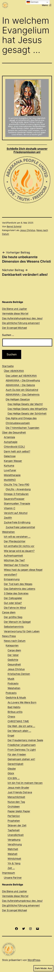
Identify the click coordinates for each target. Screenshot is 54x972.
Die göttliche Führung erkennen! (21, 323)
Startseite (8, 366)
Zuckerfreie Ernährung (17, 522)
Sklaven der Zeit (17, 825)
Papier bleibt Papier (19, 811)
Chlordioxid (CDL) (14, 446)
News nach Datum (14, 640)
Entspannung (12, 579)
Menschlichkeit (16, 797)
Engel (11, 735)
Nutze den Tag (16, 801)
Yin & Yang (14, 863)
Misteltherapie (12, 475)
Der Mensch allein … (19, 730)
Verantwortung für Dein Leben (22, 631)
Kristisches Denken (19, 673)
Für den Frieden (17, 754)
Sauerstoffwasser (14, 498)
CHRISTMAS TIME (18, 721)
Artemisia (9, 437)
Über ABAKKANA (14, 370)
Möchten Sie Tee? (14, 560)
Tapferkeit (14, 830)
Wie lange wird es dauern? (19, 550)
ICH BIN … (14, 778)
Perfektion (14, 816)
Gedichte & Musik (16, 697)
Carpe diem (9, 612)
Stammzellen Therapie (17, 503)
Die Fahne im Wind (15, 607)
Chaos (11, 716)
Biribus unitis (15, 711)
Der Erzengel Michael (14, 327)
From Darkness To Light (22, 749)
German (34, 2)
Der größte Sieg (13, 617)
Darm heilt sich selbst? (17, 451)
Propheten (14, 820)
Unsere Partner (13, 877)
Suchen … (8, 335)
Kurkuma (9, 465)
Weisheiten (8, 531)
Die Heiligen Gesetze (18, 399)
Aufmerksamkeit (13, 555)
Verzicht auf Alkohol (15, 512)
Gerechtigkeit (15, 763)
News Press (9, 636)
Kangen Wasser (13, 460)
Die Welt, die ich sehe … (21, 726)
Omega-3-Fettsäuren (16, 494)
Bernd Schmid (14, 226)
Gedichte (13, 659)
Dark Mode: (41, 968)
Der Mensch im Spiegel (17, 621)
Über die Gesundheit (14, 432)
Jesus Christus (27, 230)
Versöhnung (15, 844)
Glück (11, 773)
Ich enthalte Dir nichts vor (19, 546)
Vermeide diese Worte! (15, 313)
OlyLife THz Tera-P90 (16, 484)
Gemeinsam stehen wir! (21, 759)
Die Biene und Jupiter (14, 308)
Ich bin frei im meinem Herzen (25, 782)
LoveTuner (10, 470)
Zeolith (8, 517)
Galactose (10, 456)
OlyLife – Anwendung (18, 489)
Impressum (8, 872)
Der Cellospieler (13, 598)
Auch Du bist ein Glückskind (22, 389)
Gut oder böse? (13, 603)
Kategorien (12, 645)
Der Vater (13, 655)
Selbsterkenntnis (14, 626)
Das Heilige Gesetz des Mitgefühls (27, 408)
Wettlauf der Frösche (16, 565)
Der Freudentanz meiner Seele (25, 740)
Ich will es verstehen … (17, 536)
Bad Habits (14, 707)
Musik (11, 678)
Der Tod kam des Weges (18, 584)
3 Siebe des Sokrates (16, 593)
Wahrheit (13, 849)
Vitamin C (9, 508)
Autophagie (10, 441)
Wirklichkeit (14, 858)
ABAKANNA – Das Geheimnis (22, 394)
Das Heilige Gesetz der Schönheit (27, 413)
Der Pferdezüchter (14, 541)
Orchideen (14, 806)
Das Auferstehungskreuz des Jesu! (22, 318)
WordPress (34, 960)
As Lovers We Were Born (22, 702)
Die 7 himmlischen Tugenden (22, 427)
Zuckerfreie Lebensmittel (20, 527)
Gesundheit (14, 664)
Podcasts (13, 683)
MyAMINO (10, 479)
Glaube (12, 768)
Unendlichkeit (16, 834)
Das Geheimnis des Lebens (19, 588)
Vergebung (14, 839)
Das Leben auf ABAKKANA (21, 375)
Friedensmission (27, 150)
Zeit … (11, 868)
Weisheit (12, 853)
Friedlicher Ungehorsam (22, 744)
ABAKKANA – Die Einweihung (23, 380)
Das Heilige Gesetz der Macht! (25, 404)
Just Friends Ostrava (20, 792)
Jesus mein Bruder (18, 787)
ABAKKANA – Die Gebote (20, 385)
